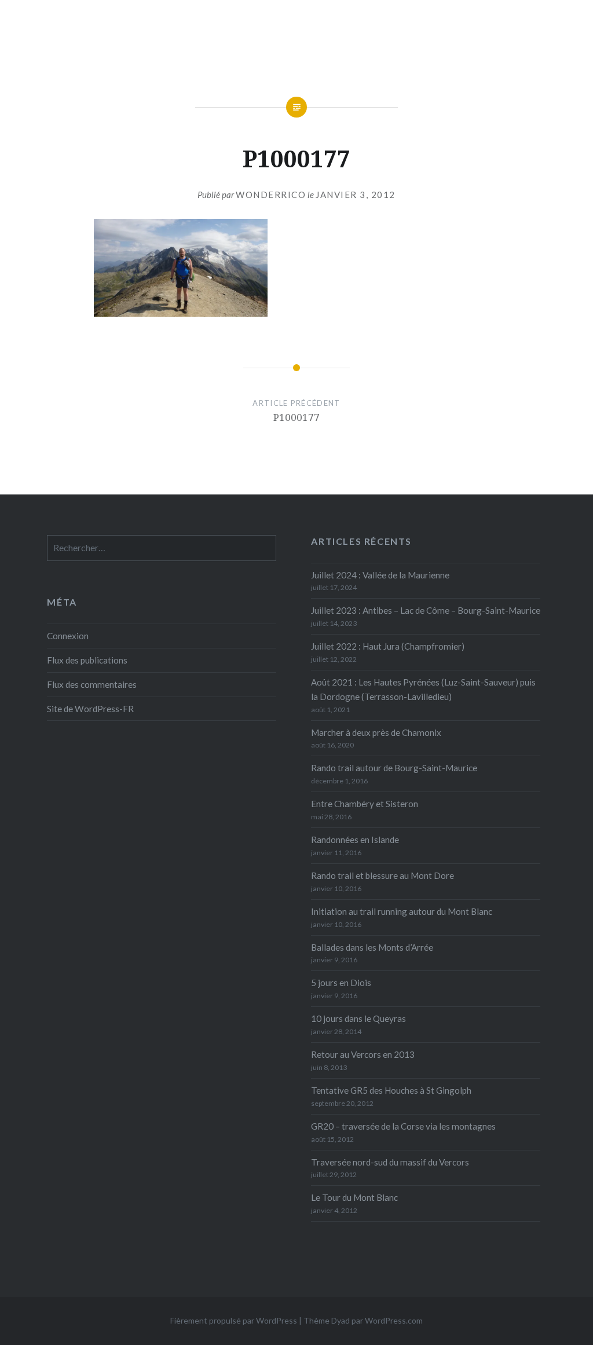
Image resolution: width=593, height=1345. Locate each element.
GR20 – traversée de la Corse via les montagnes (403, 1126)
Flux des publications (87, 660)
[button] (181, 268)
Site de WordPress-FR (90, 708)
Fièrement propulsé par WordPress (233, 1320)
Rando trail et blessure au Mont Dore (382, 875)
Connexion (68, 636)
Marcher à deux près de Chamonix (376, 732)
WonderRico (271, 194)
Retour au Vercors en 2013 (363, 1054)
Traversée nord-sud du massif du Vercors (390, 1162)
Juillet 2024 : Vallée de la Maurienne (380, 575)
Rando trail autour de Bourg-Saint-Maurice (394, 768)
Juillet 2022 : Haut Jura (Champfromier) (387, 646)
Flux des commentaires (92, 684)
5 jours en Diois (341, 982)
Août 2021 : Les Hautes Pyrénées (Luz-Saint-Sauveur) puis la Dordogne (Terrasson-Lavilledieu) (423, 689)
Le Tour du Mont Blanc (354, 1197)
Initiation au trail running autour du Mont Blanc (401, 911)
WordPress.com (394, 1320)
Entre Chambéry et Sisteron (364, 803)
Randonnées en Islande (355, 839)
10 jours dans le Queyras (358, 1018)
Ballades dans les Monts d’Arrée (372, 947)
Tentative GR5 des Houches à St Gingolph (391, 1090)
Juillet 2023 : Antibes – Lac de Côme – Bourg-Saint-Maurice (425, 610)
